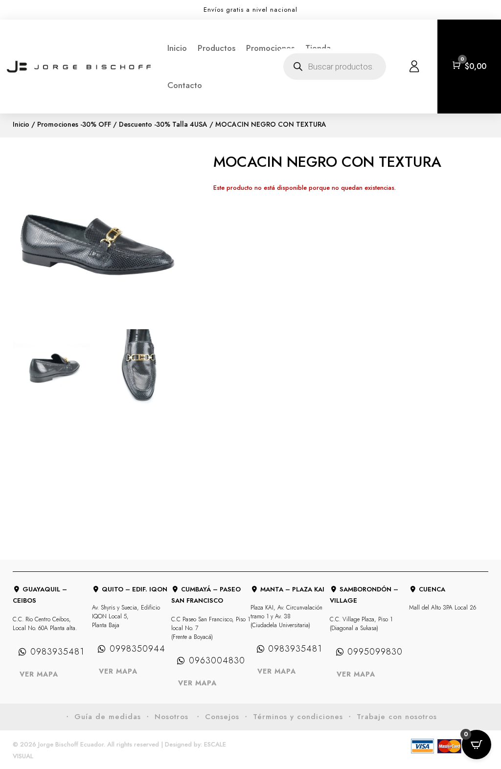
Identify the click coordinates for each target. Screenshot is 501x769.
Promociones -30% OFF (74, 124)
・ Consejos (216, 716)
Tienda (318, 48)
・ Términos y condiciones (292, 716)
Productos (216, 48)
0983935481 (57, 651)
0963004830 (217, 660)
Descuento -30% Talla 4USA (163, 124)
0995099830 (375, 651)
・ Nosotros (167, 716)
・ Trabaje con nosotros (391, 716)
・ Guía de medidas (102, 716)
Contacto (184, 85)
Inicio (177, 48)
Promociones (270, 48)
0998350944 (137, 648)
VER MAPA (39, 674)
